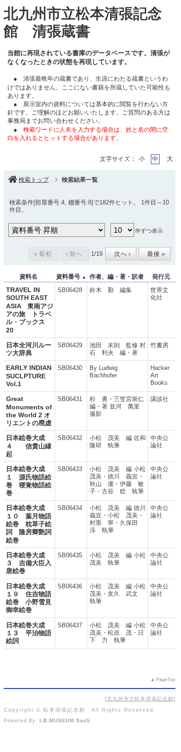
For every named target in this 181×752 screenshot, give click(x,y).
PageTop (165, 679)
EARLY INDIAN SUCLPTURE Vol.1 (29, 376)
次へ (120, 253)
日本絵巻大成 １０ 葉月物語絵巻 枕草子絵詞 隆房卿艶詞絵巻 (29, 523)
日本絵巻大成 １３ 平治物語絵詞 (29, 633)
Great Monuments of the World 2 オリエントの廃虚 (29, 411)
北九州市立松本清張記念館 (140, 698)
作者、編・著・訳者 (117, 276)
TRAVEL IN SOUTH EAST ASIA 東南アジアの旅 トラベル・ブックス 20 (29, 309)
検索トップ (34, 179)
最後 (153, 253)
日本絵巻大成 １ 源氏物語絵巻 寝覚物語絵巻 (29, 481)
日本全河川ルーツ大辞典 (29, 349)
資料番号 (68, 276)
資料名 (28, 276)
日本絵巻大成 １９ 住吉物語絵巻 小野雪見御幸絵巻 (29, 598)
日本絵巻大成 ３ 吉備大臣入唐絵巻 (29, 563)
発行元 (161, 276)
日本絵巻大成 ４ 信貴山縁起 (29, 446)
